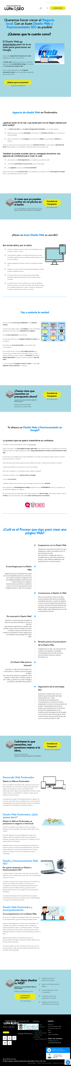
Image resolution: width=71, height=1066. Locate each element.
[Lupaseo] (14, 8)
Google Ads (38, 1031)
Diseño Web (38, 1025)
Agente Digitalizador (41, 1039)
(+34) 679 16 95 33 (55, 1043)
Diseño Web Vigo (40, 1061)
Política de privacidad (44, 1063)
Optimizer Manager (41, 1033)
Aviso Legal (32, 1063)
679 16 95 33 (58, 8)
